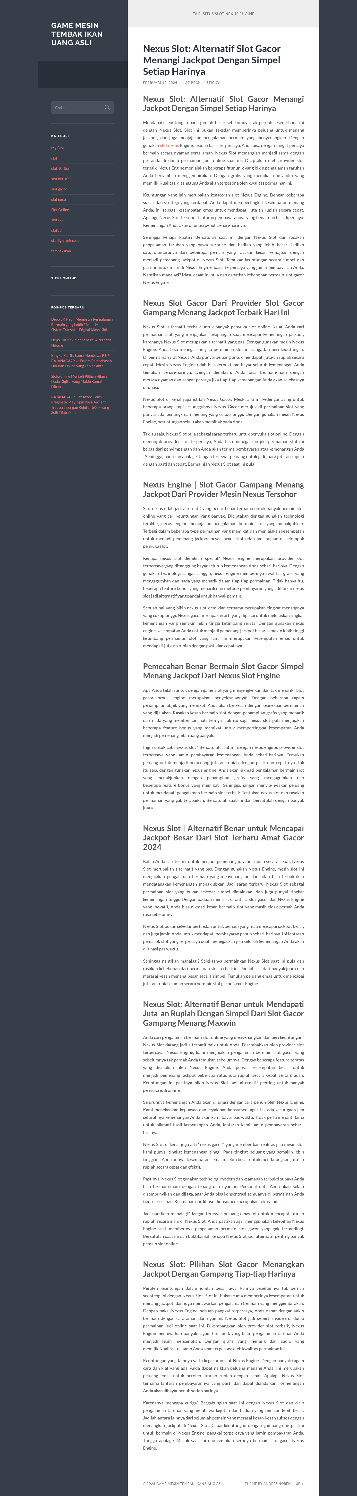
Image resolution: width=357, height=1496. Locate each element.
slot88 (56, 230)
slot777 (57, 220)
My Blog (58, 147)
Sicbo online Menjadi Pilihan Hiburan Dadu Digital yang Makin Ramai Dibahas (80, 381)
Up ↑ (300, 1484)
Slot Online (60, 209)
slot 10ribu (60, 168)
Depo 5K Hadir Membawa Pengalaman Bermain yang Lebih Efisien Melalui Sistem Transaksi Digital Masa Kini (82, 324)
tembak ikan (61, 251)
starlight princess (65, 240)
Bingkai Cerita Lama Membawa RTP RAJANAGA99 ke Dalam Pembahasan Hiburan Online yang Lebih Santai (81, 360)
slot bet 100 (61, 179)
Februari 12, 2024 (160, 83)
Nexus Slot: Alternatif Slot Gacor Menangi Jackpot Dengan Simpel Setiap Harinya (212, 60)
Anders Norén (277, 1484)
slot (54, 158)
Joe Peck (192, 83)
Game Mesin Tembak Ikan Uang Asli (77, 34)
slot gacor (59, 189)
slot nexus (59, 199)
